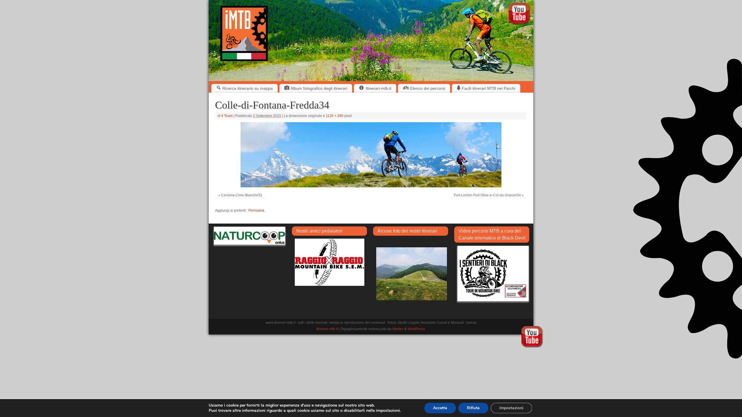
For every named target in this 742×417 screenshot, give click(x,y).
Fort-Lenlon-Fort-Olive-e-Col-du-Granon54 (487, 195)
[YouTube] (519, 14)
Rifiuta (473, 408)
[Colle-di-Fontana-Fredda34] (371, 154)
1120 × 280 (334, 116)
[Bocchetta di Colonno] (411, 273)
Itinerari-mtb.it (327, 329)
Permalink (256, 211)
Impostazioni (511, 408)
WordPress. (417, 329)
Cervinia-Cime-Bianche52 (241, 195)
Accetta (440, 408)
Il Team (227, 116)
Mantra (397, 329)
